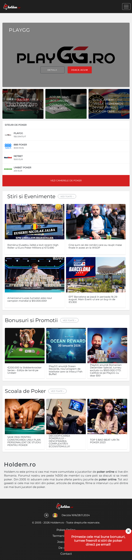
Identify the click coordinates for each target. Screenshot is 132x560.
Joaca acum (79, 70)
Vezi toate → (67, 196)
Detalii (52, 70)
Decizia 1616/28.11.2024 (76, 515)
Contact (66, 553)
